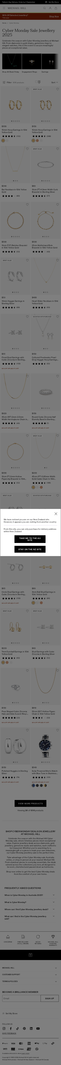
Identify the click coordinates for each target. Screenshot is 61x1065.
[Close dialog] (55, 513)
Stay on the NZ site (29, 549)
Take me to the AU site (30, 539)
